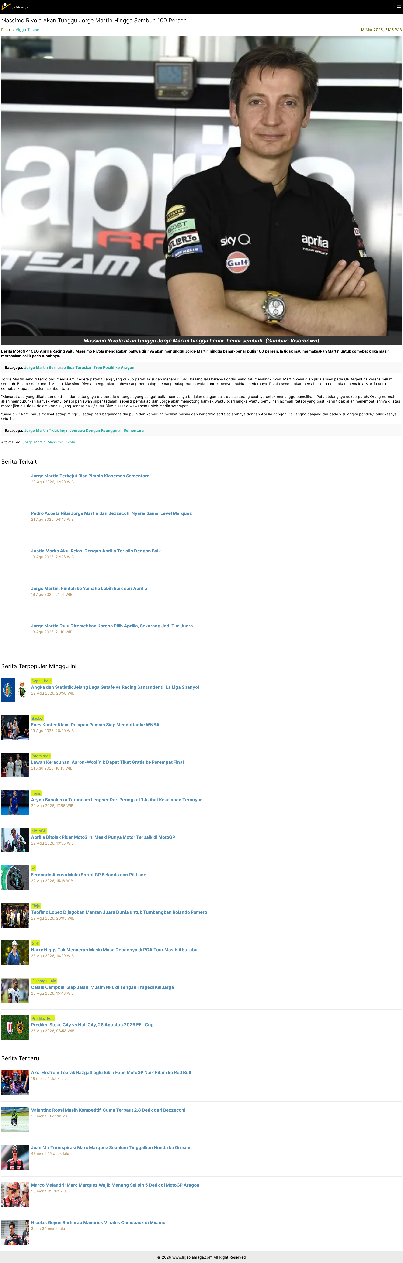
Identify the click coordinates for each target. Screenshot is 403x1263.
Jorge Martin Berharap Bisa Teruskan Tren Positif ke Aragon (78, 367)
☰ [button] (399, 6)
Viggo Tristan (27, 29)
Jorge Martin (34, 442)
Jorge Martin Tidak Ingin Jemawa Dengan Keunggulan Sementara (83, 430)
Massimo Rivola (61, 442)
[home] (14, 8)
